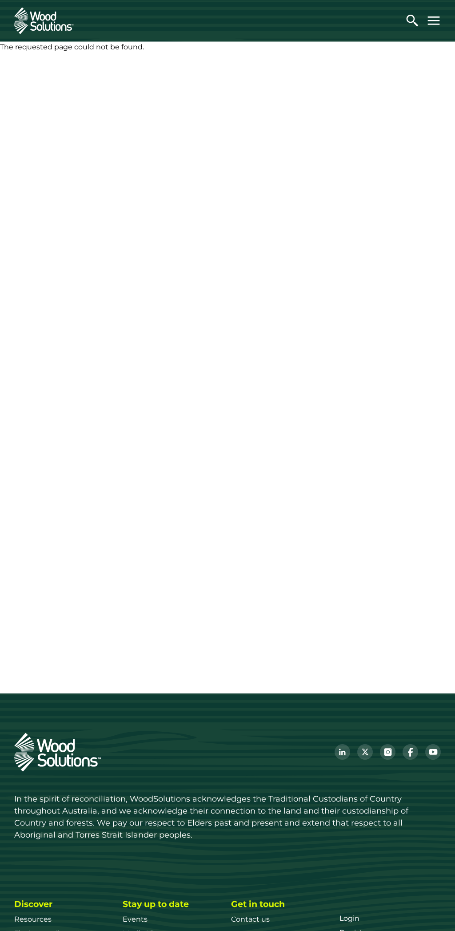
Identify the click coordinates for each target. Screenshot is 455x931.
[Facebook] (410, 752)
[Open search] (412, 20)
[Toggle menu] (434, 20)
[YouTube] (433, 752)
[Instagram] (387, 752)
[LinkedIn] (342, 752)
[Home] (44, 20)
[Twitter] (365, 752)
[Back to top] (434, 910)
